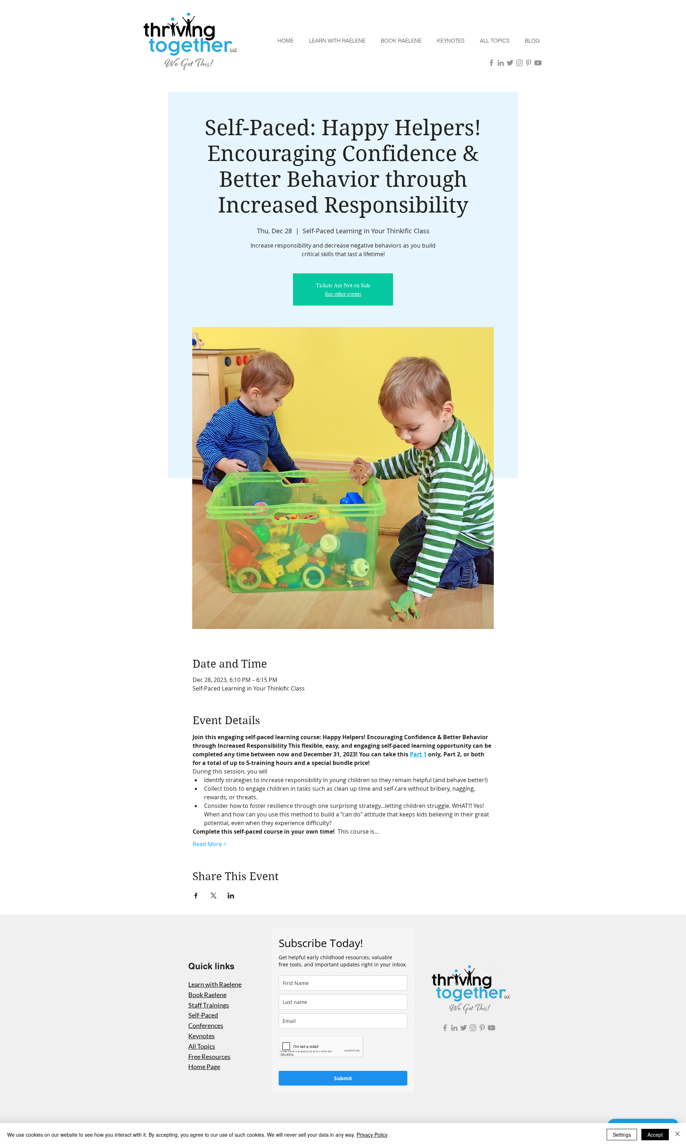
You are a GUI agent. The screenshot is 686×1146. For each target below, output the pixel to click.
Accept (655, 1134)
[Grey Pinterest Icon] (528, 62)
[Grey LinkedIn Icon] (500, 62)
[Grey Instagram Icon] (519, 62)
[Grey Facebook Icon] (491, 62)
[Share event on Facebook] (196, 895)
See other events (343, 293)
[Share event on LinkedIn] (231, 895)
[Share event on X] (213, 895)
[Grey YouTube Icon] (537, 62)
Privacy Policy (372, 1134)
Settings (622, 1134)
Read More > (210, 844)
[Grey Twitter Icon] (510, 62)
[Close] (677, 1134)
